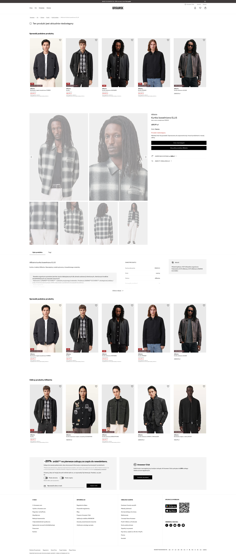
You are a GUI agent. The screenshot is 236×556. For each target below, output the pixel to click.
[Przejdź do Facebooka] (166, 525)
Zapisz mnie (93, 485)
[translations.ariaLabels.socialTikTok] (179, 525)
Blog (78, 512)
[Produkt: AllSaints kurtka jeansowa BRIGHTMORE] (118, 408)
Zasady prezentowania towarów (86, 522)
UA (200, 549)
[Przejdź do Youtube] (174, 525)
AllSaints (154, 114)
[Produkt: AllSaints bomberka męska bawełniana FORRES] (46, 62)
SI (195, 549)
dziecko (41, 8)
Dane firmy (54, 550)
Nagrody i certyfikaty (38, 512)
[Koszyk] (205, 8)
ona (31, 8)
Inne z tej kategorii (178, 143)
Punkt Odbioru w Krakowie (129, 522)
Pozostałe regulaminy (83, 508)
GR (178, 549)
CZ (175, 549)
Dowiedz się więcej (143, 477)
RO (192, 549)
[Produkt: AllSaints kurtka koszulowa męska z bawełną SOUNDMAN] (82, 408)
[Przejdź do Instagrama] (170, 525)
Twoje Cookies (63, 550)
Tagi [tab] (49, 252)
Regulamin (46, 550)
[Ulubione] (200, 8)
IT (187, 549)
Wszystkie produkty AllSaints (179, 148)
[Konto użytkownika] (195, 8)
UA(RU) (205, 549)
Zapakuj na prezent (127, 528)
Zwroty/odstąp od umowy (128, 512)
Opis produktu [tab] (37, 252)
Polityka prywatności (35, 550)
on (36, 8)
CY (172, 549)
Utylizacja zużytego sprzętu (85, 525)
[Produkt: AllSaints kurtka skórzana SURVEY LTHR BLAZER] (154, 408)
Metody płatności (126, 508)
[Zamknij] (205, 1)
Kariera (34, 532)
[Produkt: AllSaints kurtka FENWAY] (154, 62)
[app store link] (171, 510)
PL (189, 549)
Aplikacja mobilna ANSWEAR (85, 518)
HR (181, 549)
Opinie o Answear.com (39, 508)
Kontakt (123, 538)
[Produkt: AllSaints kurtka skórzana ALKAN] (190, 62)
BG (169, 549)
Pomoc (123, 535)
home (49, 8)
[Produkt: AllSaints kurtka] (82, 62)
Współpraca (36, 515)
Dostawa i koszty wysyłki (128, 505)
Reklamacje (124, 515)
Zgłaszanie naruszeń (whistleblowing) (43, 525)
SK (197, 549)
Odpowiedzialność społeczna (41, 522)
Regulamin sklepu (82, 505)
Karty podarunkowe (127, 525)
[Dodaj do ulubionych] (60, 40)
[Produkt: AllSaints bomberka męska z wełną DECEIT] (190, 408)
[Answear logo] (118, 8)
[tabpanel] (118, 273)
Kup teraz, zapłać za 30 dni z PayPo (131, 532)
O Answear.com (37, 505)
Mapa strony (72, 550)
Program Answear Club (84, 515)
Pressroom (35, 528)
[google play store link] (171, 506)
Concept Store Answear (128, 518)
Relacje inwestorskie (38, 518)
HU (184, 549)
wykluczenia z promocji (100, 469)
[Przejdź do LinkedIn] (183, 525)
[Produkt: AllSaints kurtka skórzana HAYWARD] (118, 62)
